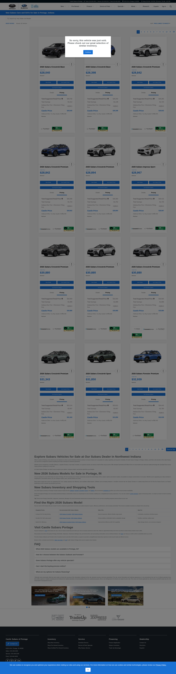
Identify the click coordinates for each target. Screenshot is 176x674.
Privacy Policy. (161, 665)
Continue (88, 52)
